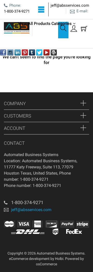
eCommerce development (29, 259)
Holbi (59, 259)
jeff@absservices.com (70, 5)
